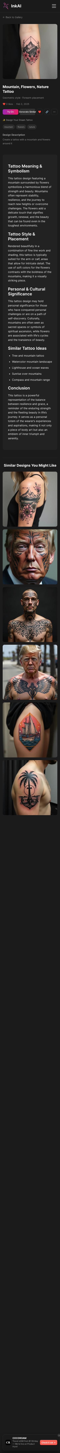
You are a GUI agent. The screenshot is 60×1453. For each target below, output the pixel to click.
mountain (8, 127)
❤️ (39, 111)
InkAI (16, 6)
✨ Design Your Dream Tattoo (18, 120)
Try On (10, 112)
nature (32, 127)
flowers (21, 127)
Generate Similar (27, 112)
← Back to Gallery (12, 17)
